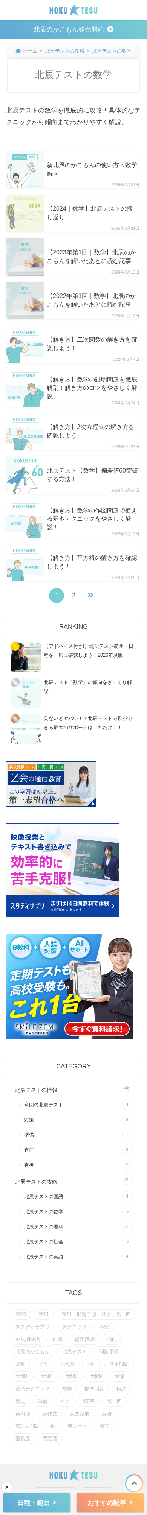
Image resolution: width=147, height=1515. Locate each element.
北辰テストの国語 (43, 1196)
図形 (20, 1364)
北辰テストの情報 (36, 1090)
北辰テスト (74, 1351)
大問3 (71, 1376)
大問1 (21, 1376)
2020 (20, 1314)
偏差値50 (85, 1339)
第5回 (88, 1401)
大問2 (46, 1376)
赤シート (77, 1426)
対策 (29, 1120)
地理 (92, 1364)
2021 (43, 1314)
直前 (29, 1150)
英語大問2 (26, 1426)
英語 (107, 1413)
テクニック (74, 1327)
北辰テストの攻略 (64, 51)
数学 (67, 1389)
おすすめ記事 (107, 1502)
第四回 (22, 1413)
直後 (29, 1165)
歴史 (20, 1401)
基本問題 (119, 1364)
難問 (104, 1426)
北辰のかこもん (32, 1351)
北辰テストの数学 (112, 51)
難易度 (22, 1438)
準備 (29, 1135)
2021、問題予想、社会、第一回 (96, 1314)
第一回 (114, 1401)
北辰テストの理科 (43, 1226)
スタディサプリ (32, 1327)
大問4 (96, 1376)
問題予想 (109, 1351)
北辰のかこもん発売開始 (69, 29)
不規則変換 (27, 1339)
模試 (121, 1389)
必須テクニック (32, 1389)
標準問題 (94, 1389)
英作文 (50, 1413)
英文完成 (79, 1413)
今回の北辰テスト (43, 1105)
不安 (104, 1327)
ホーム (29, 51)
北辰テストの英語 (43, 1257)
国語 (42, 1364)
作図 (57, 1339)
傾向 (112, 1339)
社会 (65, 1401)
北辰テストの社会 (43, 1242)
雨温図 (50, 1438)
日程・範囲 (34, 1502)
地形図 (67, 1364)
